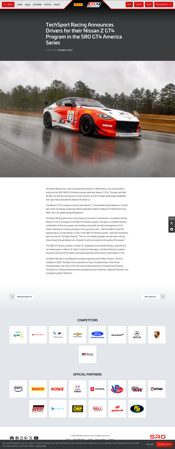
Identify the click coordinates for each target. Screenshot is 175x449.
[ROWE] (58, 389)
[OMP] (77, 408)
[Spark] (117, 408)
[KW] (137, 389)
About (68, 439)
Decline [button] (149, 444)
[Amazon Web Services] (18, 389)
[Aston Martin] (18, 334)
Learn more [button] (41, 445)
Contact (111, 439)
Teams (90, 439)
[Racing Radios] (137, 408)
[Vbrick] (58, 408)
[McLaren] (117, 334)
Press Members (79, 439)
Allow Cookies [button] (164, 444)
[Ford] (97, 334)
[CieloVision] (77, 389)
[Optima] (156, 389)
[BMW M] (58, 334)
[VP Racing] (117, 389)
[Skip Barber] (38, 408)
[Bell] (97, 408)
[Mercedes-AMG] (137, 334)
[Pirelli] (38, 389)
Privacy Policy (100, 439)
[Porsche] (156, 334)
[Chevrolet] (77, 334)
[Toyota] (87, 354)
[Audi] (38, 334)
